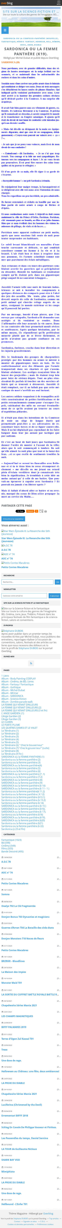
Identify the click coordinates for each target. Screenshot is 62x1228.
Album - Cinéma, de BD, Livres (17, 681)
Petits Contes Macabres (14, 883)
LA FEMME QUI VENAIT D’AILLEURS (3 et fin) (24, 710)
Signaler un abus (30, 1221)
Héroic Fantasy (25, 42)
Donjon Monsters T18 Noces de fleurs (22, 938)
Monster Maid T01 (11, 982)
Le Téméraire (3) (10, 736)
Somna (5, 894)
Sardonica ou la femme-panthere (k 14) (22, 803)
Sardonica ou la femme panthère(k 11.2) (23, 791)
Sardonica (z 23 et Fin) (13, 829)
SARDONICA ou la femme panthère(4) (21, 765)
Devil (23, 45)
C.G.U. (42, 1221)
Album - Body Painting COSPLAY (18, 678)
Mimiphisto (8, 1171)
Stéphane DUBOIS (28, 648)
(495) (12, 851)
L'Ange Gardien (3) (11, 719)
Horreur (40, 42)
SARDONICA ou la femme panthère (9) (21, 782)
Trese (4, 1049)
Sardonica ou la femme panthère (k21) (22, 823)
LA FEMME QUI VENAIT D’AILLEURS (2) (21, 707)
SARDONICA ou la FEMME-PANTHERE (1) (22, 756)
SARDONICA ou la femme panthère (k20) (23, 820)
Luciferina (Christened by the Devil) (21, 1104)
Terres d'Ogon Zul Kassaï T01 (17, 1038)
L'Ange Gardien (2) (11, 716)
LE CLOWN (7, 722)
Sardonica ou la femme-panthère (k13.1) (23, 797)
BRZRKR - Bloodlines (13, 961)
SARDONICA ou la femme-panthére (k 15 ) (23, 805)
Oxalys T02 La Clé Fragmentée (18, 906)
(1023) (11, 839)
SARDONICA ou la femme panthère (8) (21, 779)
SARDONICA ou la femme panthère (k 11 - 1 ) (25, 788)
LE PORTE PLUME (10, 724)
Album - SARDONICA (12, 696)
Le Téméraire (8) (10, 751)
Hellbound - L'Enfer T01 (14, 1204)
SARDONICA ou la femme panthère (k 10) (23, 785)
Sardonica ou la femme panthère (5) (21, 768)
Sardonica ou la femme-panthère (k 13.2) (23, 800)
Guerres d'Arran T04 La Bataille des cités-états (27, 927)
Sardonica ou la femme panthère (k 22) (22, 826)
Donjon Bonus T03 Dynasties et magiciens (25, 916)
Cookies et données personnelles (21, 1224)
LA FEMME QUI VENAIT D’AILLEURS (19, 704)
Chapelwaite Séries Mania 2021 (19, 1005)
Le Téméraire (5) (10, 742)
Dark (30, 45)
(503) (7, 848)
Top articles (54, 1218)
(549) (8, 845)
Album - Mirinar (9, 693)
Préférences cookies (45, 1224)
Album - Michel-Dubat (13, 690)
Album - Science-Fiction (14, 698)
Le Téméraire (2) (10, 733)
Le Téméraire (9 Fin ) (12, 753)
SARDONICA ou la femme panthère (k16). (23, 808)
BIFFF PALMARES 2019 (13, 1027)
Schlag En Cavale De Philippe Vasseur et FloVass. (29, 1127)
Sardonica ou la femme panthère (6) (21, 771)
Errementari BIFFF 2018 (14, 1115)
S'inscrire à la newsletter (13, 519)
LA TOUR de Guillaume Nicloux (19, 1149)
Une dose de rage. (11, 1060)
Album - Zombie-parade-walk (17, 701)
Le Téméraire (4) (10, 739)
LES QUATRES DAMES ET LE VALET (19, 727)
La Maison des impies (13, 972)
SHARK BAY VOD (10, 1159)
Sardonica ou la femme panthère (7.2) (21, 777)
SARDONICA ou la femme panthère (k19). (23, 817)
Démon (56, 42)
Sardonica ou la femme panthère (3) (21, 762)
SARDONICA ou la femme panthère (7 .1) (23, 774)
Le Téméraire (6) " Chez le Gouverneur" (22, 745)
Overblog (48, 1213)
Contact (17, 1221)
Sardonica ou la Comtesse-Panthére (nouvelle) (30, 38)
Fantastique (9, 42)
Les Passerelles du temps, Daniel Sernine (24, 1138)
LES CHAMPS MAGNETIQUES (17, 1016)
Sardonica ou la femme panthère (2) (21, 759)
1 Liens (5, 675)
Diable (38, 45)
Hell (48, 42)
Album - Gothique (11, 687)
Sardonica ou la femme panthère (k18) (22, 814)
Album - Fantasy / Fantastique (17, 684)
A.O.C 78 (6, 861)
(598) (5, 842)
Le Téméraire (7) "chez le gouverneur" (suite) (25, 748)
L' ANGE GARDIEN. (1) (12, 713)
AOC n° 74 (7, 872)
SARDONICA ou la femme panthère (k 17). (23, 811)
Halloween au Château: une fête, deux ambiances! (30, 1071)
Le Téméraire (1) (10, 730)
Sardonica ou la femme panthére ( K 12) (22, 794)
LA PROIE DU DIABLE (13, 1083)
